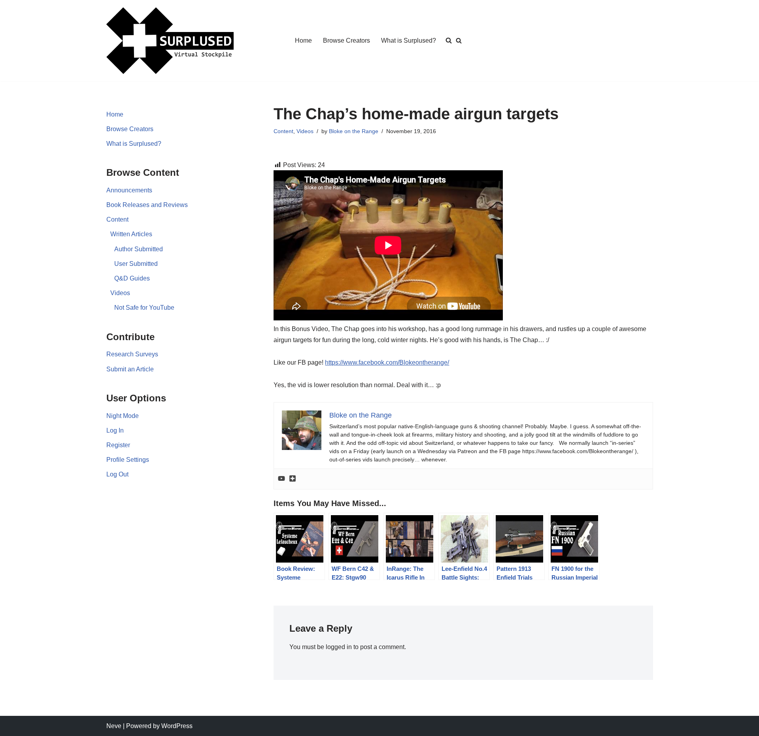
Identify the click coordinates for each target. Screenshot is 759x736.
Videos (120, 293)
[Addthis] (292, 479)
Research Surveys (132, 354)
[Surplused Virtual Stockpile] (170, 40)
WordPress (177, 726)
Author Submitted (138, 249)
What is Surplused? (408, 40)
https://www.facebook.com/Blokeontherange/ (387, 362)
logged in (339, 647)
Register (118, 445)
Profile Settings (127, 459)
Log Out (117, 474)
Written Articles (131, 234)
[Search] (459, 40)
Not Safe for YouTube (144, 307)
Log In (115, 430)
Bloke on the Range (353, 131)
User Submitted (136, 263)
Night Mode (122, 415)
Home (303, 40)
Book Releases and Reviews (147, 204)
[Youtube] (281, 479)
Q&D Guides (132, 278)
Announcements (129, 190)
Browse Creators (346, 40)
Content (117, 219)
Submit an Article (130, 369)
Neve (113, 726)
